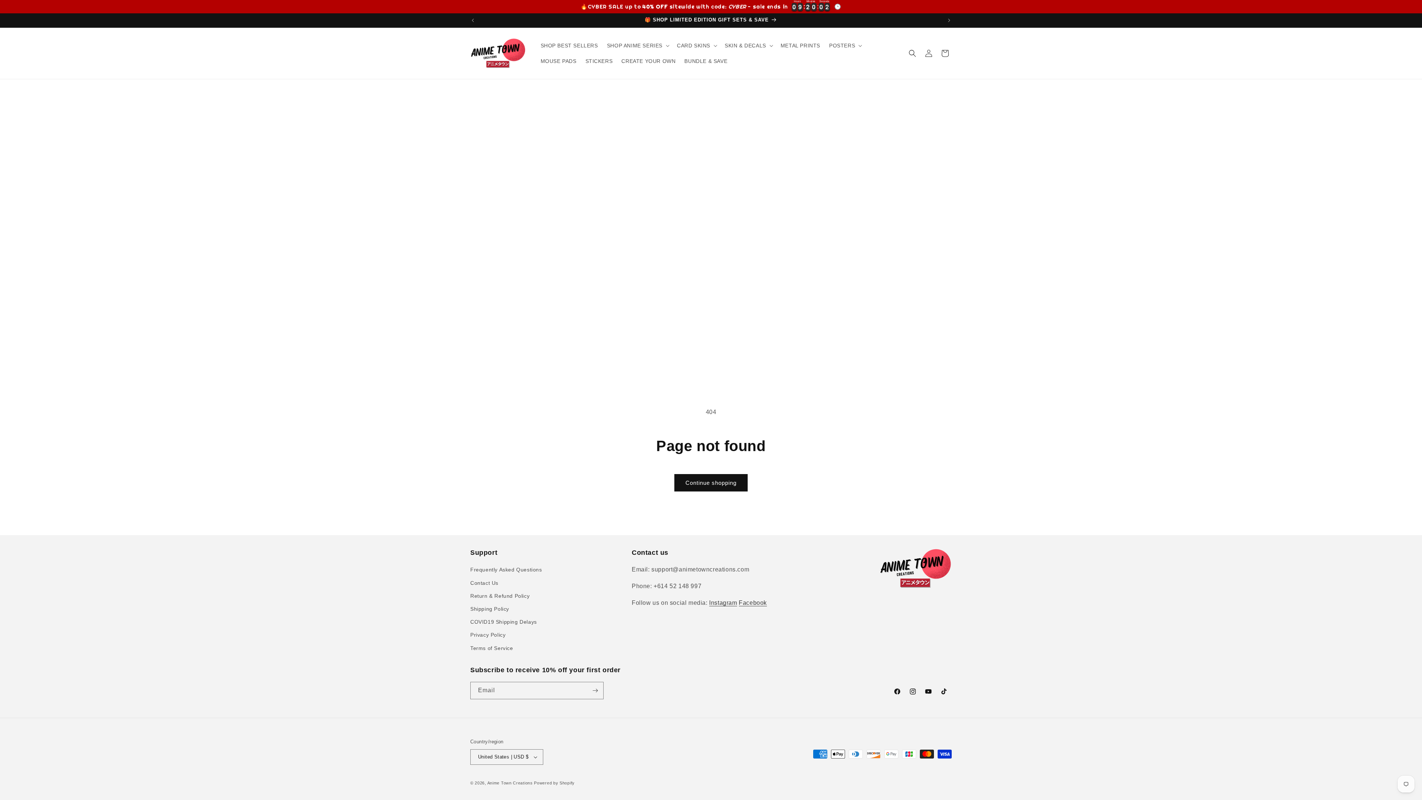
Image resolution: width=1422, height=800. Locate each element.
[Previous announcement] (473, 20)
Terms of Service (491, 648)
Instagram (723, 603)
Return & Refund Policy (500, 596)
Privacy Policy (487, 635)
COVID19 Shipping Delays (503, 622)
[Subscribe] (595, 690)
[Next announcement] (949, 20)
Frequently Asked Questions (506, 570)
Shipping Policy (489, 609)
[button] (637, 45)
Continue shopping (711, 483)
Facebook (753, 603)
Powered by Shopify (554, 783)
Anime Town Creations (510, 783)
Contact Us (484, 583)
